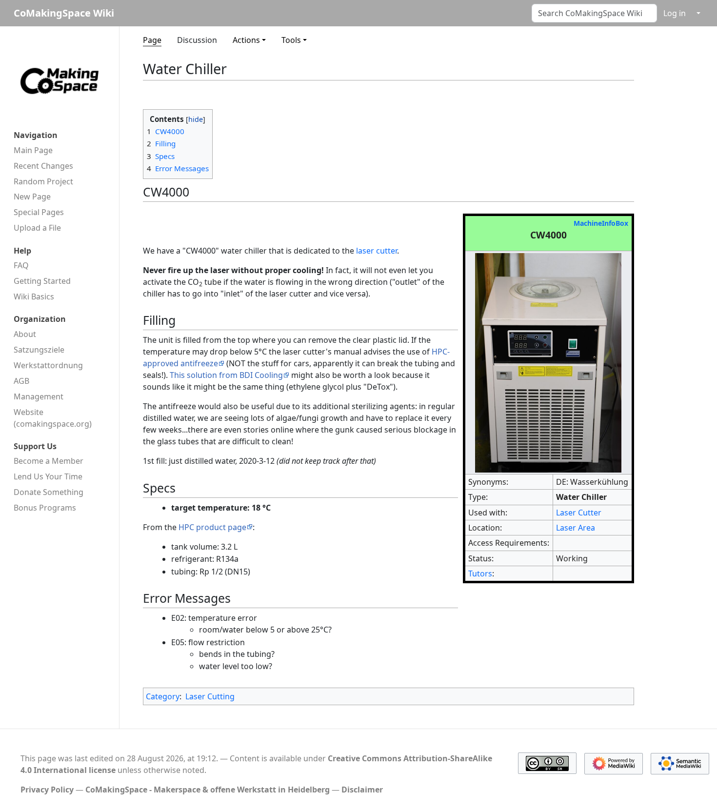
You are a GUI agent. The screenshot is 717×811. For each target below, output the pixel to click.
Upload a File (37, 227)
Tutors (480, 573)
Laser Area (575, 527)
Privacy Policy (47, 789)
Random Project (43, 181)
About (25, 334)
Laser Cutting (210, 696)
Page (152, 40)
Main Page (33, 150)
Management (38, 396)
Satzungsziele (39, 349)
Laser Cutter (578, 512)
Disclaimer (362, 789)
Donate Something (48, 492)
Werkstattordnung (48, 365)
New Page (32, 196)
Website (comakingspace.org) (53, 418)
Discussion (197, 40)
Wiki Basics (34, 296)
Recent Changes (43, 165)
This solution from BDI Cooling (226, 375)
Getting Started (42, 281)
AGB (21, 381)
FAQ (21, 265)
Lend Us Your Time (48, 476)
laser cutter (376, 250)
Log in (674, 13)
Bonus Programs (45, 507)
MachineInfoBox (601, 223)
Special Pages (39, 212)
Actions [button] (246, 40)
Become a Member (48, 460)
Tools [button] (291, 40)
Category (162, 696)
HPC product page (212, 527)
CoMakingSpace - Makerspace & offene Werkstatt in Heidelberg (207, 789)
